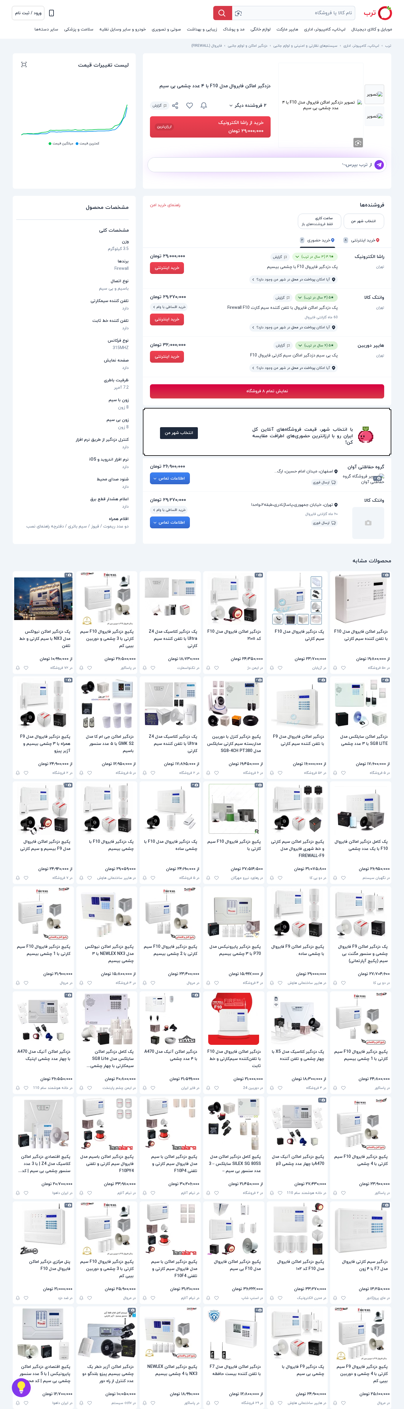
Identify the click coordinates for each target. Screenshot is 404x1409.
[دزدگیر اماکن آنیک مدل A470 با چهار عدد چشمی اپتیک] (43, 1019)
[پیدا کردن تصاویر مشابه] (358, 142)
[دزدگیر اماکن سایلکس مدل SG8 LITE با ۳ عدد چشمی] (361, 704)
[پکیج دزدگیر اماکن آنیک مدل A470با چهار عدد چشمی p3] (297, 1124)
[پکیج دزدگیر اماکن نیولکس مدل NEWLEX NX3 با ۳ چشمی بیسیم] (107, 914)
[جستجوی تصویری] (238, 13)
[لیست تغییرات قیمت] (24, 65)
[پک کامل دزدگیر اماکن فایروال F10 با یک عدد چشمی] (361, 809)
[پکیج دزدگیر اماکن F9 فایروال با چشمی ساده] (297, 914)
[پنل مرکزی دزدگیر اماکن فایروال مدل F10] (43, 1229)
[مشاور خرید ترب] (21, 1387)
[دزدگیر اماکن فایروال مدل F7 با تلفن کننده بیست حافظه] (234, 1334)
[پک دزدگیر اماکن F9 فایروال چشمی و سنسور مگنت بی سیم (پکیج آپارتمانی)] (361, 914)
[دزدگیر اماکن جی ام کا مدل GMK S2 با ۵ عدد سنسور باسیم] (107, 704)
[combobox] (293, 13)
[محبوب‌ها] (189, 105)
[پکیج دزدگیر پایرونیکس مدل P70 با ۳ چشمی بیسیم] (234, 914)
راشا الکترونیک (369, 257)
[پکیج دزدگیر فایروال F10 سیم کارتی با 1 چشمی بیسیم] (43, 914)
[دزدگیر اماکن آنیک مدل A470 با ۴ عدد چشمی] (170, 1019)
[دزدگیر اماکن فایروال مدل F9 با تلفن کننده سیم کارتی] (297, 704)
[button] (28, 13)
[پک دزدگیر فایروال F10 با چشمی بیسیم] (107, 809)
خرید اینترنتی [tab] (360, 240)
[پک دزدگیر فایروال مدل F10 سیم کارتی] (297, 599)
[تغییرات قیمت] (203, 105)
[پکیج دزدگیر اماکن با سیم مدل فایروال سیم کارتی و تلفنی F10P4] (170, 1124)
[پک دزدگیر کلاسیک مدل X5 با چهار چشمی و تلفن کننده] (297, 1019)
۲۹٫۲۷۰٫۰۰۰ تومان (168, 297)
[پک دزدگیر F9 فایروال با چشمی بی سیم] (297, 1334)
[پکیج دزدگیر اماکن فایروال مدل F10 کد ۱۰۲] (297, 1229)
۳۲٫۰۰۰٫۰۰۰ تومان (168, 345)
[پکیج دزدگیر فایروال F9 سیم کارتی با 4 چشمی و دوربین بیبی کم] (361, 1334)
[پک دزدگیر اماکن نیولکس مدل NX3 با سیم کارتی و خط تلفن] (43, 599)
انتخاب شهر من (179, 433)
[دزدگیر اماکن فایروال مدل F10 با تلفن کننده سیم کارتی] (361, 599)
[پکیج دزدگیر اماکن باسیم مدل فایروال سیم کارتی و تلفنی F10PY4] (107, 1124)
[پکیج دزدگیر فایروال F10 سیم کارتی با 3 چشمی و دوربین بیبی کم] (107, 599)
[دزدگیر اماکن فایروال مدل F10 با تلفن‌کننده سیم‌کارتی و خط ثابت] (234, 1019)
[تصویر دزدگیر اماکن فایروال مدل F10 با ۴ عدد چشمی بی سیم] (374, 94)
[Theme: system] (51, 13)
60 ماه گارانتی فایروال (321, 317)
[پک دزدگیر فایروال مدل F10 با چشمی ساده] (170, 809)
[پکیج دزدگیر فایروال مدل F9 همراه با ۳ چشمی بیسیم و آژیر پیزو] (43, 704)
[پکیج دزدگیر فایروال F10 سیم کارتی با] (234, 809)
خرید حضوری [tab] (315, 240)
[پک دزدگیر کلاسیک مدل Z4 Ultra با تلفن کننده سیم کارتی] (170, 599)
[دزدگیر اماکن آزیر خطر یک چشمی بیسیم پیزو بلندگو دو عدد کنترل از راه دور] (107, 1334)
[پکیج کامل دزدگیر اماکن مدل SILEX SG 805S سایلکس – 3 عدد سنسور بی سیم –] (234, 1124)
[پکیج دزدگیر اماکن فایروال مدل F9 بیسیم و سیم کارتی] (43, 809)
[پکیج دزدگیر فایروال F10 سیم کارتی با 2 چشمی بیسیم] (170, 914)
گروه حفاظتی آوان (366, 467)
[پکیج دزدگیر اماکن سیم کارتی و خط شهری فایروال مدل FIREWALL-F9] (297, 809)
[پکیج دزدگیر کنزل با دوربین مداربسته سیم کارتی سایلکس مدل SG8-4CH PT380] (234, 704)
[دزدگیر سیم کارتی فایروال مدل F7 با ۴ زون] (361, 1229)
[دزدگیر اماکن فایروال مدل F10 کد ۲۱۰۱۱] (234, 599)
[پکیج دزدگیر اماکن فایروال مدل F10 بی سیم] (234, 1229)
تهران (380, 266)
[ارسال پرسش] (379, 165)
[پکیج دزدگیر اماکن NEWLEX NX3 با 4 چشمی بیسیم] (170, 1334)
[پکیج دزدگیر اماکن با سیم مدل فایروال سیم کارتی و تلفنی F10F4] (170, 1229)
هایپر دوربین (371, 345)
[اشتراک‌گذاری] (175, 106)
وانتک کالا (374, 297)
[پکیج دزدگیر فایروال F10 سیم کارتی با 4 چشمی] (361, 1124)
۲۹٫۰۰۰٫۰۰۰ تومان (167, 256)
